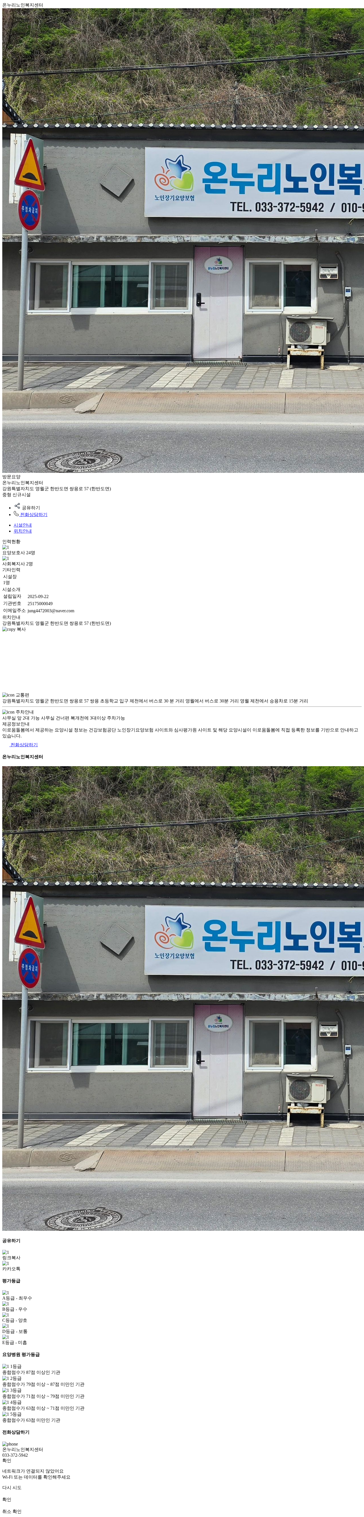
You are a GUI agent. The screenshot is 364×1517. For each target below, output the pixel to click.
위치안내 (23, 531)
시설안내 (23, 525)
